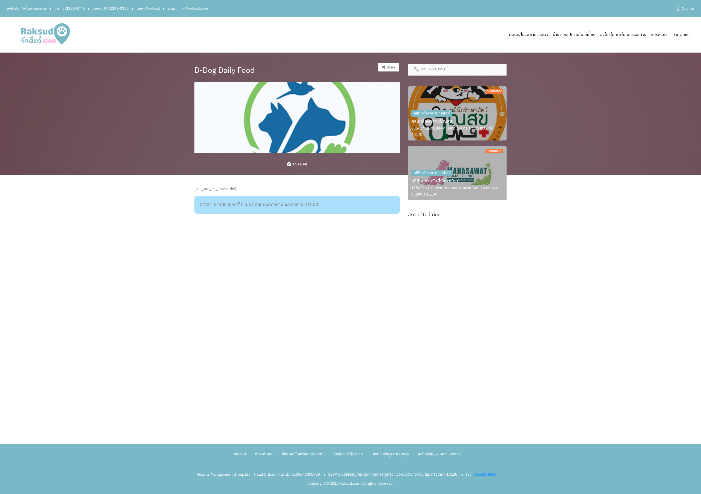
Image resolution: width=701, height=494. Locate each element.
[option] (297, 117)
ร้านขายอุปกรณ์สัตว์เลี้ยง (574, 34)
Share (390, 67)
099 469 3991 (434, 69)
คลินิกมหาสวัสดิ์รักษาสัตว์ (434, 181)
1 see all (299, 164)
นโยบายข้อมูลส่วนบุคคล (390, 454)
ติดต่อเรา (682, 34)
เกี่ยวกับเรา (660, 34)
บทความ (239, 454)
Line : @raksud (148, 8)
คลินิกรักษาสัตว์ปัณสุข (431, 121)
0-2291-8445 (484, 474)
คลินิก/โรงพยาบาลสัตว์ (528, 34)
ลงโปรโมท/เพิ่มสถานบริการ (27, 8)
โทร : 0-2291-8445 (69, 8)
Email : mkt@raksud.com (188, 8)
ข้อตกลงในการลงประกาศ (302, 454)
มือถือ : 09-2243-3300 (111, 8)
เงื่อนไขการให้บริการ (347, 454)
